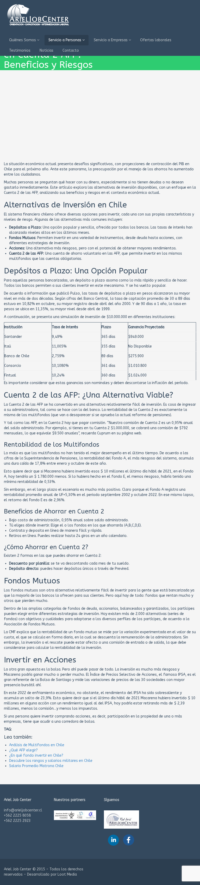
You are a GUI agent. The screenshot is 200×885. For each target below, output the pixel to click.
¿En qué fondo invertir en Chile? (36, 755)
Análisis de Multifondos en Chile (36, 745)
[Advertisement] (100, 122)
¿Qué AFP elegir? (23, 750)
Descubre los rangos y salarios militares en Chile (50, 760)
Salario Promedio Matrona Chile (36, 766)
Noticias (46, 50)
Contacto (71, 50)
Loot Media (67, 874)
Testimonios (19, 50)
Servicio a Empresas (111, 40)
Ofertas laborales (155, 40)
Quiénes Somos (23, 40)
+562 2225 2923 (17, 820)
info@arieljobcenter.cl (23, 810)
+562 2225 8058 (17, 815)
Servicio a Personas (65, 40)
